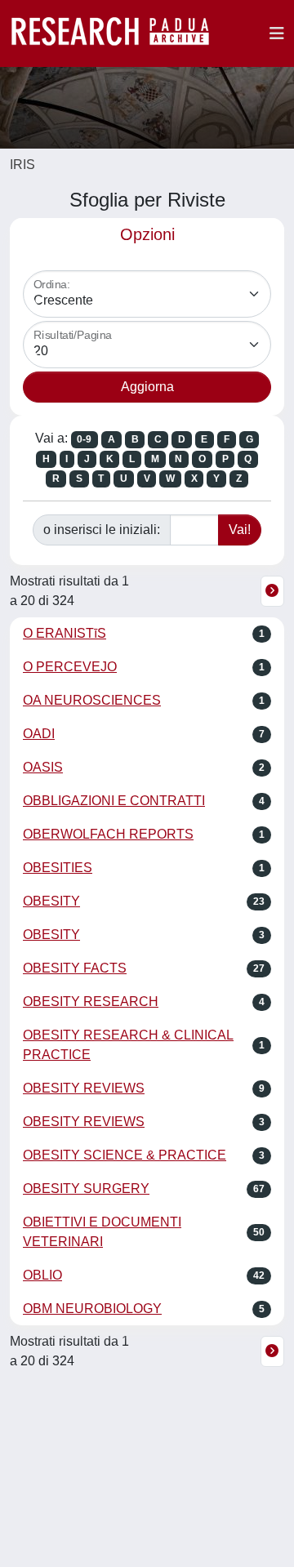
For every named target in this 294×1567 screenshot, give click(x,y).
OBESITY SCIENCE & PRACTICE (124, 1155)
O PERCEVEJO (70, 667)
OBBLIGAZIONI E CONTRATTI (114, 801)
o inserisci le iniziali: (101, 529)
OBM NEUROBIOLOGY (92, 1308)
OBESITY (51, 901)
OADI (39, 734)
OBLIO (42, 1275)
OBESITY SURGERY (86, 1188)
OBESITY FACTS (75, 968)
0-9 (84, 439)
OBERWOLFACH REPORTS (108, 834)
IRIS (22, 164)
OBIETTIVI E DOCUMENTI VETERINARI (102, 1232)
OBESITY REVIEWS (84, 1088)
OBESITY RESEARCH (90, 1001)
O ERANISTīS (64, 633)
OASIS (43, 767)
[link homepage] (118, 33)
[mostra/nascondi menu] (277, 33)
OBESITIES (57, 868)
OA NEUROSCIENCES (92, 700)
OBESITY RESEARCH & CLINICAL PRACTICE (128, 1045)
